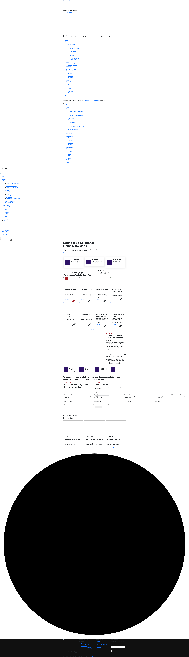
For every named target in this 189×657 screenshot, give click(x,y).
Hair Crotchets (70, 76)
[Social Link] (63, 101)
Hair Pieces (70, 78)
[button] (63, 103)
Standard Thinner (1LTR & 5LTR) (73, 63)
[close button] (0, 238)
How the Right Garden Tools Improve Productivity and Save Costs (94, 439)
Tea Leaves (70, 85)
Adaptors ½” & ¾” (73, 55)
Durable (24, 411)
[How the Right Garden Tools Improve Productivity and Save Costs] (94, 426)
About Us (65, 35)
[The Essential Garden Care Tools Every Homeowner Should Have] (116, 426)
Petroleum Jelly (70, 74)
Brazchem (68, 62)
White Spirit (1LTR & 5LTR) (72, 65)
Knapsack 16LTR (71, 52)
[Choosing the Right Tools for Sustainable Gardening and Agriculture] (73, 426)
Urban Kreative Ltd (93, 656)
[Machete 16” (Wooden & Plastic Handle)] (102, 307)
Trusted (107, 411)
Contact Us (67, 98)
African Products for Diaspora (70, 69)
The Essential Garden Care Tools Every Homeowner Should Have (114, 439)
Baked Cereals (70, 87)
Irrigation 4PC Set (73, 59)
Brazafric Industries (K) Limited (71, 435)
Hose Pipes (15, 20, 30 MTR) (74, 58)
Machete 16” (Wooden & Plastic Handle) (76, 49)
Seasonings (70, 84)
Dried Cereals (70, 91)
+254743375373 (69, 12)
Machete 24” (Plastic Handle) (75, 47)
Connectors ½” (72, 56)
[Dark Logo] (66, 1)
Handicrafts (70, 92)
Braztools (68, 43)
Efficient (42, 411)
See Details (67, 299)
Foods (67, 83)
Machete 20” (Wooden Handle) (75, 48)
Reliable (7, 411)
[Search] (63, 167)
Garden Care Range (71, 54)
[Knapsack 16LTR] (118, 281)
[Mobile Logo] (2, 174)
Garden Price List (69, 67)
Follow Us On (102, 100)
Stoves (67, 80)
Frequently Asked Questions (102, 644)
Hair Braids (70, 72)
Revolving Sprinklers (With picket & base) (77, 61)
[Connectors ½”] (71, 307)
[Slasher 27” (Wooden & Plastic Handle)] (102, 281)
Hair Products (70, 77)
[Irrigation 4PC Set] (86, 307)
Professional (85, 411)
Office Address (66, 100)
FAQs (66, 95)
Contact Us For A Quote (94, 329)
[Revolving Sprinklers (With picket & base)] (71, 281)
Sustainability (67, 94)
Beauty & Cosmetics (69, 70)
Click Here (119, 648)
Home (66, 38)
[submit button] (11, 240)
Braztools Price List (69, 66)
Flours (69, 89)
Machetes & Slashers (71, 44)
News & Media (67, 96)
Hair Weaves (70, 73)
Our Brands (67, 41)
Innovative (62, 411)
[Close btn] (63, 13)
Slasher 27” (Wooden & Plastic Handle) (76, 45)
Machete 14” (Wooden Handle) (75, 51)
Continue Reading (68, 447)
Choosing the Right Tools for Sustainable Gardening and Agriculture (72, 439)
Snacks (69, 88)
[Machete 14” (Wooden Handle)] (118, 307)
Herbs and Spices (69, 81)
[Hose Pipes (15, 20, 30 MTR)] (86, 281)
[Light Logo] (71, 1)
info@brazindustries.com (70, 8)
